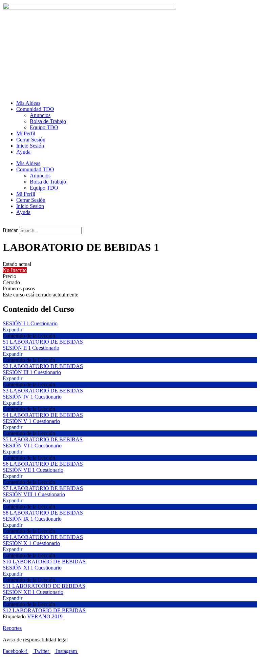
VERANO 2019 (45, 616)
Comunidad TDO (35, 109)
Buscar (10, 230)
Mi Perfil (25, 133)
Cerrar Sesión (30, 139)
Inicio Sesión (30, 146)
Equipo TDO (44, 127)
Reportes (12, 628)
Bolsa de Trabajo (48, 121)
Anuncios (40, 115)
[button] (130, 224)
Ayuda (23, 152)
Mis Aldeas (28, 103)
